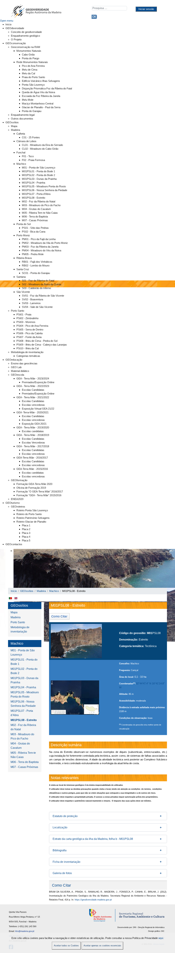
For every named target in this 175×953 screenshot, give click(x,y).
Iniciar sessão (146, 9)
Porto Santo (18, 622)
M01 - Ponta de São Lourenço (23, 652)
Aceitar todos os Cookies (66, 945)
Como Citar (59, 616)
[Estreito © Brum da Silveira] (76, 641)
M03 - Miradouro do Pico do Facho (22, 736)
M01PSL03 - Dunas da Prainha (24, 680)
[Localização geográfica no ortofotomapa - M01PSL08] (75, 697)
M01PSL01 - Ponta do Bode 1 (24, 661)
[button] (108, 816)
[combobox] (109, 8)
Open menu (6, 20)
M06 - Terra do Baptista (25, 762)
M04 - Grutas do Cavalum (20, 745)
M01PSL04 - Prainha (23, 687)
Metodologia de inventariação (20, 629)
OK (94, 16)
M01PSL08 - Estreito (24, 720)
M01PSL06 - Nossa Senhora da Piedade (23, 703)
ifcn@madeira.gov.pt (24, 931)
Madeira (16, 617)
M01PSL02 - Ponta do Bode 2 (24, 671)
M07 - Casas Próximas (24, 767)
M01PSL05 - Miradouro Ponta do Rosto (25, 694)
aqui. (161, 938)
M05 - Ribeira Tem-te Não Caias (23, 754)
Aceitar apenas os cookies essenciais (102, 945)
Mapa (14, 612)
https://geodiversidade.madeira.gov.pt (93, 899)
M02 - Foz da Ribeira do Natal (23, 727)
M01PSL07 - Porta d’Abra (22, 713)
